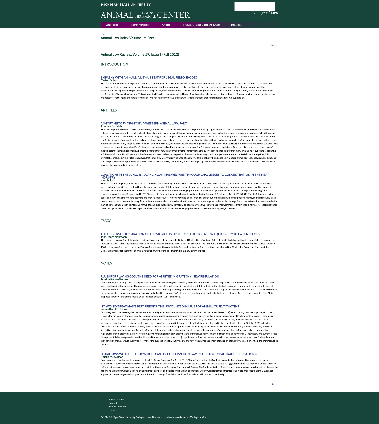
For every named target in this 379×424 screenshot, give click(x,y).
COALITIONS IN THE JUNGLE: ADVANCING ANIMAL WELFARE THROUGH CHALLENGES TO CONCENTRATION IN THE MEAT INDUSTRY (185, 176)
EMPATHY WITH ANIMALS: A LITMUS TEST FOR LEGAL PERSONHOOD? (149, 77)
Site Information (117, 399)
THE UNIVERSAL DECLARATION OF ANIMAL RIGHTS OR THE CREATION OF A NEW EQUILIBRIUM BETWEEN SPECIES (180, 234)
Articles (166, 24)
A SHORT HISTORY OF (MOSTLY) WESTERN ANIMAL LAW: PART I (144, 123)
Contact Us (114, 402)
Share (274, 44)
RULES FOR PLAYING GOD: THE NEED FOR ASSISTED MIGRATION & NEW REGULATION (160, 276)
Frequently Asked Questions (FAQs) (201, 24)
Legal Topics (111, 24)
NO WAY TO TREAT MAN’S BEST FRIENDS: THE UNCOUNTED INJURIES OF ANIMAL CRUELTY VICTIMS (170, 306)
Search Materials (140, 24)
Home (103, 34)
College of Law (143, 417)
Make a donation (117, 406)
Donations (236, 24)
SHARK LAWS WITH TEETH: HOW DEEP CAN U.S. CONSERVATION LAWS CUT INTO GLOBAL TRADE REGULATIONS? (179, 354)
